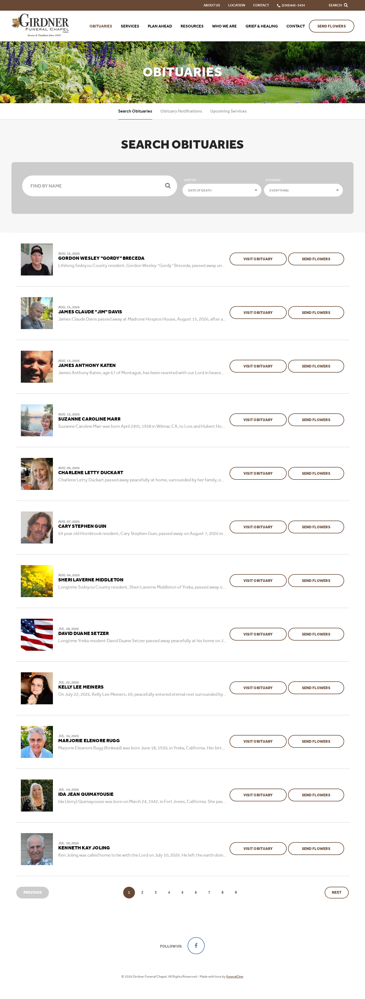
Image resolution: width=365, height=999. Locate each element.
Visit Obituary (265, 259)
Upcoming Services (228, 111)
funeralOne (234, 976)
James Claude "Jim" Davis (90, 312)
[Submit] (167, 185)
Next (336, 892)
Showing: (273, 180)
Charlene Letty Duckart (90, 472)
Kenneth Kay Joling (84, 848)
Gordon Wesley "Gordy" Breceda (101, 258)
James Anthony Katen (87, 365)
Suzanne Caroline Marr (89, 419)
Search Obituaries (135, 111)
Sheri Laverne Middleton (90, 580)
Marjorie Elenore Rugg (89, 741)
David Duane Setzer (83, 633)
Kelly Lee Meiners (81, 687)
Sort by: (190, 180)
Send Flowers (331, 26)
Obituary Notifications (181, 111)
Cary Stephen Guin (82, 526)
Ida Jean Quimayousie (86, 794)
